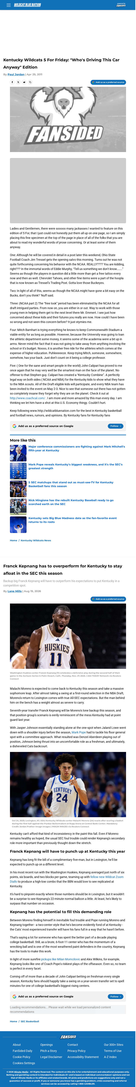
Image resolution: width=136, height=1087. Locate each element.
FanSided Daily (22, 1051)
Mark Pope (79, 732)
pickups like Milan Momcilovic (60, 959)
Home (13, 540)
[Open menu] (9, 5)
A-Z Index (110, 1057)
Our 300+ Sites (113, 1044)
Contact (73, 1044)
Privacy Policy (77, 1051)
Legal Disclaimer (51, 1057)
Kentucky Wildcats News (36, 540)
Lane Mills (15, 591)
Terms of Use (113, 1051)
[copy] (30, 82)
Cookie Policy (21, 1057)
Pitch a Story (48, 1051)
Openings (46, 1044)
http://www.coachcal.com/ (27, 398)
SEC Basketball (30, 1021)
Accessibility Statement (83, 1057)
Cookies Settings (24, 1063)
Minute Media (21, 1072)
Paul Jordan (16, 74)
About (17, 1044)
